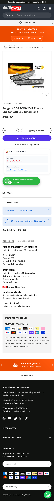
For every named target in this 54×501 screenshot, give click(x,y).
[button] (44, 8)
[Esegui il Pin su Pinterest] (24, 230)
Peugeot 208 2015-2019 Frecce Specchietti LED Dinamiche (23, 48)
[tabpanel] (27, 278)
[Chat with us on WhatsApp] (47, 495)
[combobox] (27, 15)
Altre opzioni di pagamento (27, 144)
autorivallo (12, 495)
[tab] (8, 241)
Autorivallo (7, 104)
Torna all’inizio (27, 375)
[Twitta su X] (14, 230)
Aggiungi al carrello (36, 130)
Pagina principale (9, 46)
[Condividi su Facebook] (19, 230)
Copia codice (36, 38)
